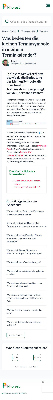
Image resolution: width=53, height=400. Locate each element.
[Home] (11, 6)
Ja (17, 357)
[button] (48, 5)
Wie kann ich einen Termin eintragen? (24, 262)
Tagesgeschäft (28, 31)
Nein (39, 357)
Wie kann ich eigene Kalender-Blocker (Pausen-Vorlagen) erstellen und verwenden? (24, 238)
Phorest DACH (9, 31)
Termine (44, 31)
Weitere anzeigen (16, 335)
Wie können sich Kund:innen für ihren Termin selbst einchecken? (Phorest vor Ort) (25, 297)
